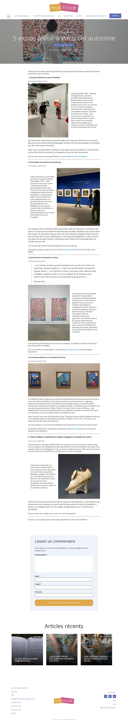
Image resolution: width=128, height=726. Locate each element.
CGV (114, 700)
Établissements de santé (95, 16)
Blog (13, 713)
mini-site (61, 513)
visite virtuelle (76, 429)
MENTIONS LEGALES (108, 708)
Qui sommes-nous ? (22, 16)
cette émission (68, 249)
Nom (37, 576)
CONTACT (115, 16)
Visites (79, 16)
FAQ (114, 704)
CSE (59, 16)
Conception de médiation (43, 16)
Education (68, 16)
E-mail (38, 584)
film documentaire (73, 349)
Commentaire (41, 555)
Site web (38, 592)
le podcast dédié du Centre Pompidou (73, 156)
